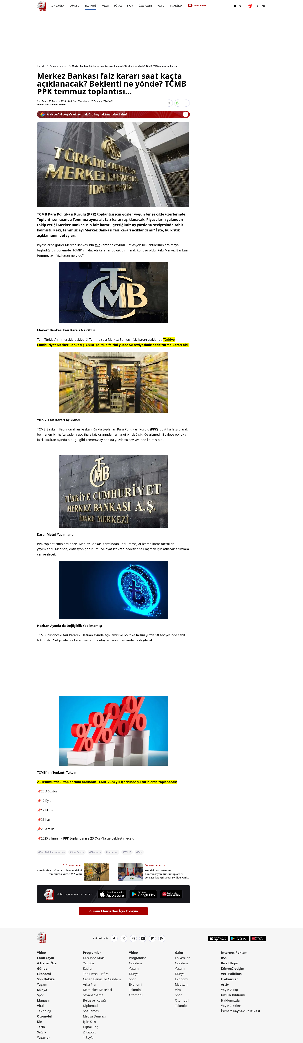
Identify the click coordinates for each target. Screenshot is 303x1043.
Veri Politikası (232, 974)
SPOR (130, 5)
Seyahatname (93, 995)
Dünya (42, 990)
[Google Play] (143, 894)
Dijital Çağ (90, 1027)
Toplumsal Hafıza (96, 974)
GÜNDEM (74, 5)
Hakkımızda (230, 1000)
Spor (40, 995)
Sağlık (41, 1032)
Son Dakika (46, 979)
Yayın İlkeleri (231, 1006)
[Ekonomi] (219, 6)
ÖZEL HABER (145, 5)
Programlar (92, 952)
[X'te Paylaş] (169, 103)
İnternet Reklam (234, 952)
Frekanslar (229, 979)
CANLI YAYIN (199, 5)
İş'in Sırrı (89, 1021)
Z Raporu (89, 1032)
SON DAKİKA (57, 5)
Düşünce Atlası (94, 958)
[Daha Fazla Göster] (186, 103)
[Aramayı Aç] (257, 6)
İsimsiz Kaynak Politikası (240, 1011)
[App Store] (111, 894)
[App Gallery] (171, 894)
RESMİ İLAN (176, 5)
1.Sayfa (88, 1037)
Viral (40, 1006)
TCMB (77, 250)
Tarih (41, 1027)
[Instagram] (133, 938)
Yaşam (42, 984)
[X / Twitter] (123, 938)
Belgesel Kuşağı (95, 1000)
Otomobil (44, 1016)
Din (39, 1021)
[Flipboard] (152, 938)
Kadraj (88, 968)
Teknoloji (44, 1011)
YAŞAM (104, 5)
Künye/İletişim (232, 968)
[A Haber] (41, 6)
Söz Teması (91, 1011)
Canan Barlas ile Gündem (102, 979)
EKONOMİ (90, 5)
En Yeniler (182, 958)
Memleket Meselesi (97, 990)
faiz (97, 245)
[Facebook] (114, 938)
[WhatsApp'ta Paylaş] (177, 103)
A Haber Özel (47, 963)
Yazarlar (43, 1037)
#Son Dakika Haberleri (51, 852)
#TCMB (127, 852)
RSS (224, 958)
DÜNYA (118, 5)
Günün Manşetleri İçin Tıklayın (113, 911)
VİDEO (160, 5)
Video (41, 952)
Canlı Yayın (45, 958)
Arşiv (225, 984)
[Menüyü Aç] (263, 6)
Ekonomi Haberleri (59, 66)
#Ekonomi (95, 852)
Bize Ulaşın (229, 963)
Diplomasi (90, 1006)
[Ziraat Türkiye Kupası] (250, 6)
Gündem (44, 968)
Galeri (179, 952)
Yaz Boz (88, 963)
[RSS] (161, 938)
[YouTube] (142, 938)
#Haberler (112, 852)
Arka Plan (90, 984)
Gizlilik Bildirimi (233, 995)
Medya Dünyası (94, 1016)
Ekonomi (44, 974)
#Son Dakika (77, 852)
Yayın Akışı (229, 990)
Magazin (43, 1000)
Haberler (41, 66)
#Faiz (139, 852)
